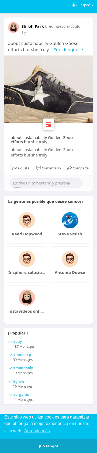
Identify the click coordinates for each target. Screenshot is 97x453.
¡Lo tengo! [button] (48, 446)
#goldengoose (68, 50)
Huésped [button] (83, 4)
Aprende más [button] (37, 430)
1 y (24, 32)
